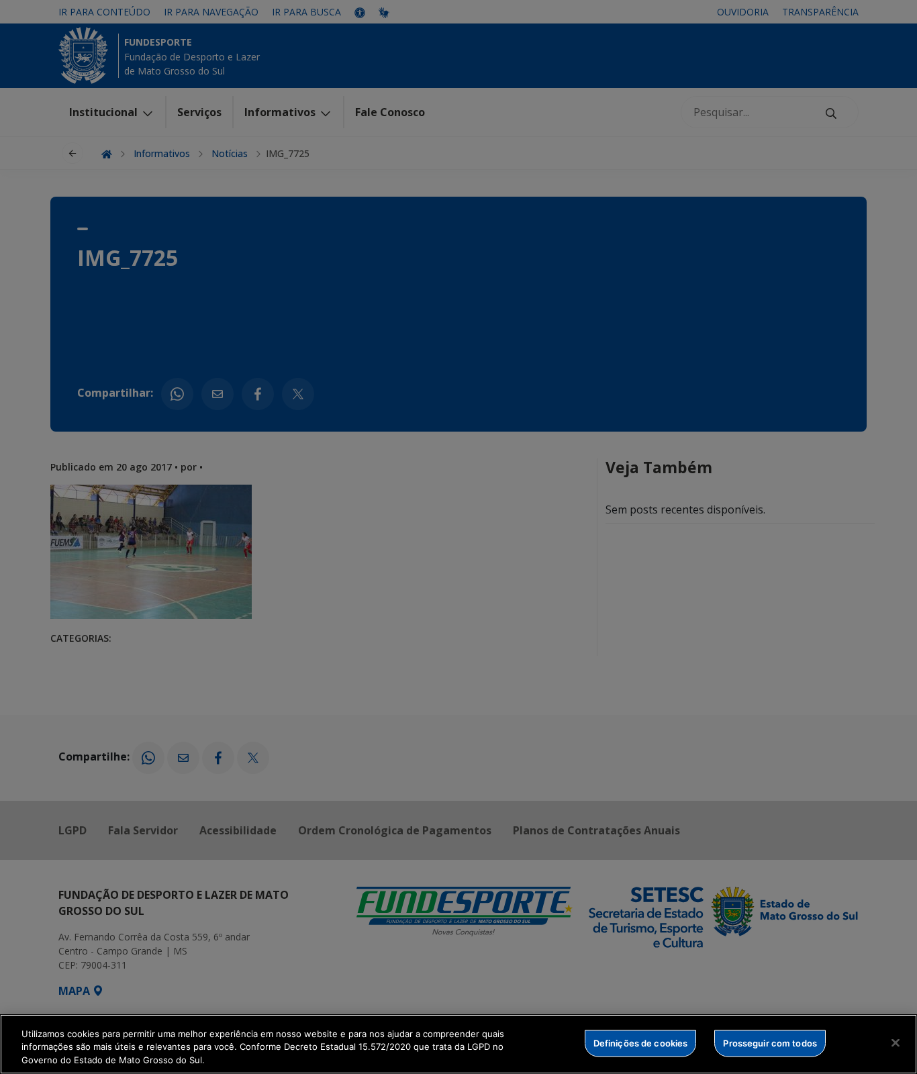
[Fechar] (895, 1042)
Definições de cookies (640, 1042)
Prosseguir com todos (770, 1042)
